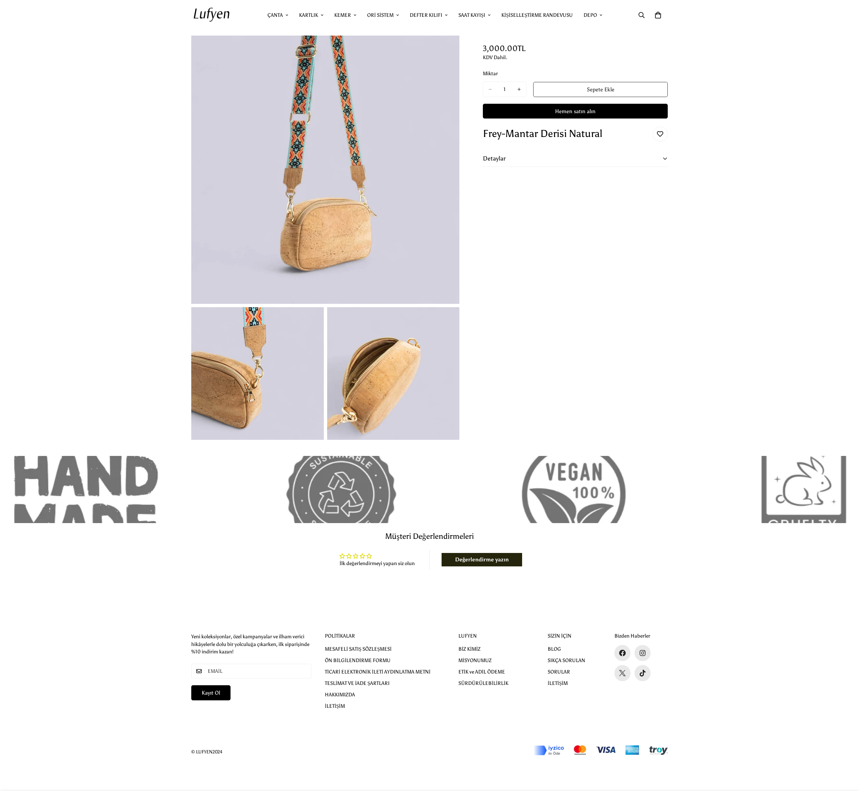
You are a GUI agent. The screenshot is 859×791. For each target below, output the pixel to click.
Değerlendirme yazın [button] (482, 559)
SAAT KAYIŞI (471, 15)
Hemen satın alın (575, 111)
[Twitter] (622, 673)
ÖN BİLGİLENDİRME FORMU (358, 660)
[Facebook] (622, 653)
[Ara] (641, 15)
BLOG (554, 649)
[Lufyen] (211, 15)
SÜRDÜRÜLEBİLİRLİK (483, 683)
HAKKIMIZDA (340, 695)
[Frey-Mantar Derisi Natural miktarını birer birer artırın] (519, 89)
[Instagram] (643, 653)
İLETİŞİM (335, 706)
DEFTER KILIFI (426, 15)
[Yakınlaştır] (446, 49)
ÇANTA (275, 15)
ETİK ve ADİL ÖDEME (481, 672)
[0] (658, 15)
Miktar (490, 74)
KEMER (342, 15)
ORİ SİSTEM (380, 15)
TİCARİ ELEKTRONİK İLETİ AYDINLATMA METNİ (378, 672)
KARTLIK (308, 15)
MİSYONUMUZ (475, 660)
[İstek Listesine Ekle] (660, 134)
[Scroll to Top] (846, 754)
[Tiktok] (643, 673)
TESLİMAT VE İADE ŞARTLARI (357, 683)
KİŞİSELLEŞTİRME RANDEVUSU (537, 15)
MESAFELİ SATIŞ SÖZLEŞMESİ (358, 649)
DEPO (590, 15)
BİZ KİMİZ (469, 649)
